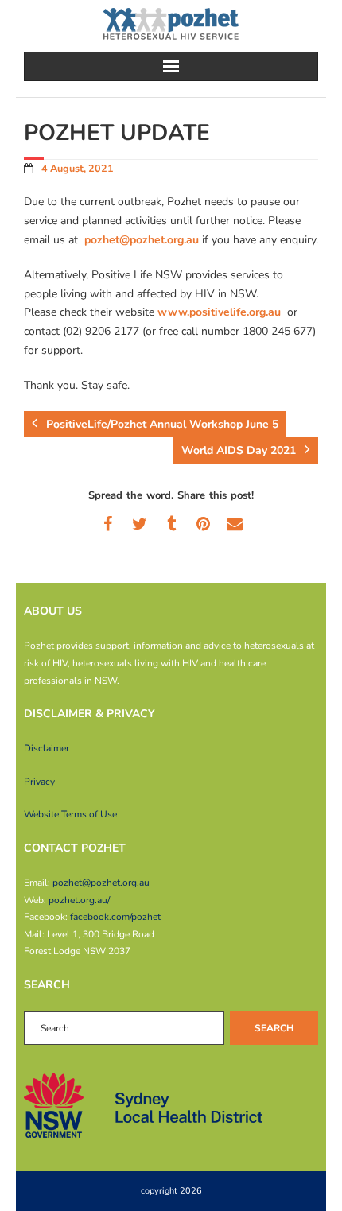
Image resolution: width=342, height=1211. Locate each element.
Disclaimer (46, 748)
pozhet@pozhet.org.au (141, 239)
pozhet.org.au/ (79, 900)
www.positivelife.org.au (219, 312)
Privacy (39, 781)
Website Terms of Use (70, 814)
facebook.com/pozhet (115, 916)
